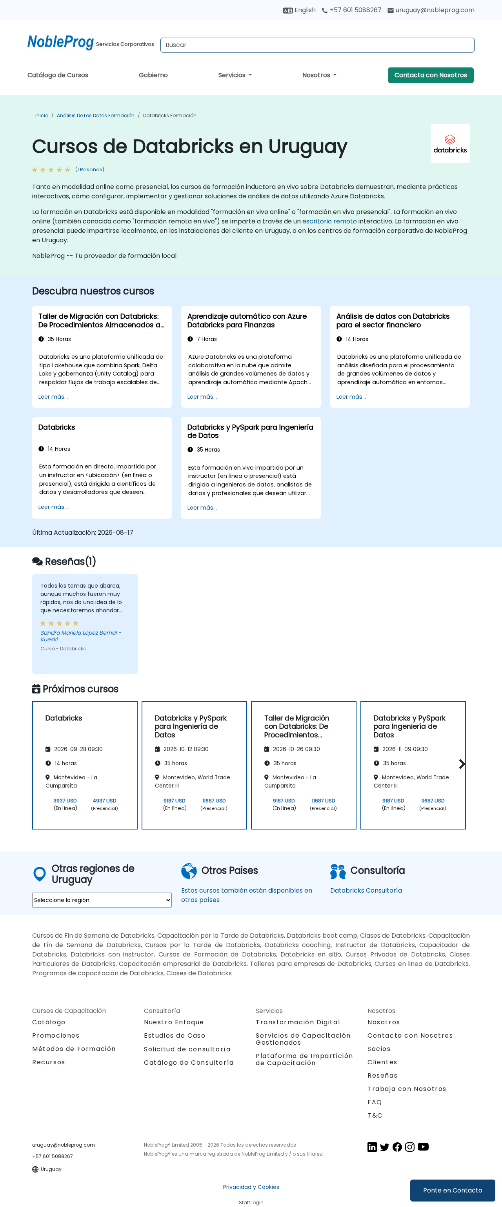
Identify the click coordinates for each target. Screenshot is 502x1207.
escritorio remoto (329, 221)
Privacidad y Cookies (251, 1187)
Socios (379, 1048)
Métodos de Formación (74, 1048)
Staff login (251, 1202)
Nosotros (317, 75)
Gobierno (153, 75)
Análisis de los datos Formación (96, 115)
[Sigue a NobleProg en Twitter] (384, 1146)
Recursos (48, 1062)
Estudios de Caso (175, 1035)
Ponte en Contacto (452, 1190)
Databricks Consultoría (366, 890)
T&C (375, 1115)
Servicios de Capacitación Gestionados (303, 1039)
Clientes (382, 1062)
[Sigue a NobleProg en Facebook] (397, 1146)
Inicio (41, 115)
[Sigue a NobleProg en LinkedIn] (372, 1146)
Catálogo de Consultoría (189, 1062)
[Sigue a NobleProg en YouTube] (423, 1146)
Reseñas (382, 1075)
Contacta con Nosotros (431, 75)
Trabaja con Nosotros (407, 1088)
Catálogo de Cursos (57, 75)
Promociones (56, 1035)
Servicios (232, 75)
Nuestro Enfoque (174, 1022)
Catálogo (49, 1022)
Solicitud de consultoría (187, 1049)
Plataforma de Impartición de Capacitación (304, 1059)
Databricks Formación (169, 115)
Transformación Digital (298, 1022)
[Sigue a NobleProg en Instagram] (410, 1146)
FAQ (374, 1102)
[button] (460, 764)
